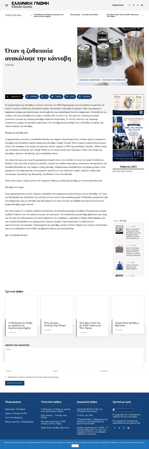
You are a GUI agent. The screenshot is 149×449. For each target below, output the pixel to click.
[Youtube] (142, 5)
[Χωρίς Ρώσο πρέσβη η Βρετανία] (128, 307)
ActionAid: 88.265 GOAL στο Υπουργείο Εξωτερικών (89, 410)
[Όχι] (146, 444)
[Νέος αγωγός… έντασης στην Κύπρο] (57, 307)
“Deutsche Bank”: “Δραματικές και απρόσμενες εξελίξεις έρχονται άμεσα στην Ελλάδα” (92, 421)
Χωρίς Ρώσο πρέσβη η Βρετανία (127, 324)
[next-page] (143, 15)
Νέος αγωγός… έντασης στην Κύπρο (84, 14)
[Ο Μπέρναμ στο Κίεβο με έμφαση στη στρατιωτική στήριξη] (21, 307)
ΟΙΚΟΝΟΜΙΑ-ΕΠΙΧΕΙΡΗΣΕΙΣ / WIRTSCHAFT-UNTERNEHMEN (102, 80)
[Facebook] (129, 5)
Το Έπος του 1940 (85, 415)
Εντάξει (75, 446)
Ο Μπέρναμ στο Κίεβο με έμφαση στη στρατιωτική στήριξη (48, 15)
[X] (138, 5)
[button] (118, 5)
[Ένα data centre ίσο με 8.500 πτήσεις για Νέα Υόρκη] (92, 307)
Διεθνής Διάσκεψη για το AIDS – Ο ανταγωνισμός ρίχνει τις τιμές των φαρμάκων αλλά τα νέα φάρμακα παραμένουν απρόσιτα (92, 430)
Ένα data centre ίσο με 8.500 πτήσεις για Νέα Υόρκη (123, 15)
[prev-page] (31, 15)
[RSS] (133, 5)
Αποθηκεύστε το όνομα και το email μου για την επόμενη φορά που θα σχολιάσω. (33, 377)
